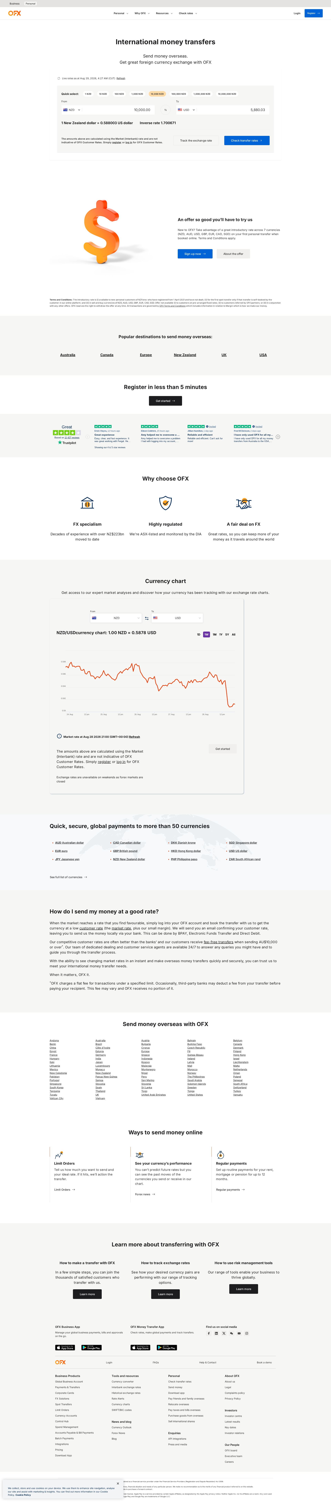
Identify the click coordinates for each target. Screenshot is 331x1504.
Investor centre (233, 1415)
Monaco (100, 1069)
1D (198, 634)
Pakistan (54, 1076)
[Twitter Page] (224, 1333)
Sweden (192, 1087)
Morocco (192, 1069)
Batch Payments (64, 1438)
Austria (145, 1040)
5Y (227, 634)
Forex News (118, 1433)
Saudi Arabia (194, 1080)
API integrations (177, 1438)
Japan (99, 1062)
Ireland (191, 1058)
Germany (101, 1054)
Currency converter (123, 1381)
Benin (53, 1044)
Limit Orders (62, 1409)
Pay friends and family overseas (186, 1398)
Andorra (54, 1040)
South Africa (240, 1083)
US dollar (238, 851)
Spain (99, 1087)
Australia (101, 1040)
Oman (236, 1072)
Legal (228, 1387)
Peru (144, 1076)
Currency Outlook (122, 1427)
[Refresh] (58, 78)
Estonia (100, 1051)
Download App (63, 1455)
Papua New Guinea (106, 1076)
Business (14, 3)
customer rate (91, 928)
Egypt (53, 1051)
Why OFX (140, 13)
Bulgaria (146, 1044)
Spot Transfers (63, 1404)
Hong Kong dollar (186, 851)
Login (109, 1362)
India (98, 1058)
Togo (144, 1091)
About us (230, 1381)
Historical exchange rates (126, 1392)
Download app (176, 1392)
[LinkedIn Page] (216, 1333)
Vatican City (56, 1098)
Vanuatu (238, 1094)
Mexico (54, 1069)
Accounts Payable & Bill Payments (74, 1432)
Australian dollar (69, 842)
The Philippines (196, 1076)
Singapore (55, 1083)
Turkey (237, 1091)
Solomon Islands (196, 1083)
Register (311, 13)
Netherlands (240, 1069)
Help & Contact (207, 1362)
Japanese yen (67, 859)
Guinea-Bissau (195, 1054)
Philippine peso (184, 859)
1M (215, 634)
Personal (30, 3)
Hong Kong (239, 1054)
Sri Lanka (146, 1087)
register (117, 142)
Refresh (121, 78)
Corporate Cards (64, 1392)
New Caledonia (58, 1072)
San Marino (147, 1080)
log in (129, 142)
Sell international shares (181, 1421)
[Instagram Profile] (246, 1333)
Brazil (99, 1044)
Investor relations (234, 1433)
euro (61, 851)
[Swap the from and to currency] (165, 110)
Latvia (190, 1062)
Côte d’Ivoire (103, 1047)
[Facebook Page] (209, 1333)
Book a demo (264, 1362)
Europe (145, 1051)
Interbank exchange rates (126, 1387)
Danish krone (183, 842)
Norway (191, 1072)
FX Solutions (62, 1398)
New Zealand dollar (129, 859)
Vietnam (100, 1098)
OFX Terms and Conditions (172, 306)
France (53, 1054)
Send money (175, 1387)
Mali (189, 1065)
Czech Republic (196, 1047)
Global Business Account (69, 1381)
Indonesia (146, 1058)
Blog (114, 1438)
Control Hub (62, 1421)
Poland (237, 1076)
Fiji (188, 1051)
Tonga (190, 1091)
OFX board (231, 1450)
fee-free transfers (218, 942)
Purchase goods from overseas (185, 1415)
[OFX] (14, 13)
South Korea (56, 1087)
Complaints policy (235, 1392)
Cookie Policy (23, 1494)
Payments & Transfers (67, 1387)
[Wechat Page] (231, 1333)
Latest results (232, 1421)
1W (206, 634)
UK (97, 1094)
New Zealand (103, 1072)
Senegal (238, 1080)
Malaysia (146, 1065)
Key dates (230, 1427)
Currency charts (121, 1404)
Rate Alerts (118, 1398)
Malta (236, 1065)
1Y (221, 634)
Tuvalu (53, 1094)
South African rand (244, 859)
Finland (237, 1051)
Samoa (99, 1080)
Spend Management (66, 1426)
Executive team (233, 1456)
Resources (162, 13)
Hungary (54, 1058)
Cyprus (145, 1047)
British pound (125, 851)
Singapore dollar (243, 842)
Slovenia (146, 1083)
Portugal (54, 1080)
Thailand (100, 1091)
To (177, 101)
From (64, 101)
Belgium (237, 1040)
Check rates (186, 13)
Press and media (177, 1444)
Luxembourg (103, 1065)
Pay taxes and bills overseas (184, 1409)
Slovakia (100, 1083)
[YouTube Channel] (239, 1333)
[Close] (118, 1483)
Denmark (238, 1047)
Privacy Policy (233, 1398)
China (53, 1047)
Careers (229, 1461)
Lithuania (55, 1065)
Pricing (59, 1449)
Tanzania (55, 1091)
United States (195, 1094)
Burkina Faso (194, 1044)
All (233, 634)
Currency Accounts (66, 1415)
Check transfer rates (179, 1381)
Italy (52, 1062)
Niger (144, 1072)
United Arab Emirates (153, 1094)
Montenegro (148, 1069)
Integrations (62, 1444)
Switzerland (240, 1087)
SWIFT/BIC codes (122, 1409)
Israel (236, 1058)
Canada (237, 1044)
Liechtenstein (240, 1062)
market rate (121, 928)
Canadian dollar (127, 842)
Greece (145, 1054)
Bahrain (191, 1040)
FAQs (156, 1362)
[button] (88, 94)
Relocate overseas (178, 1404)
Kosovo (145, 1062)
